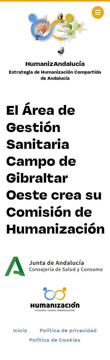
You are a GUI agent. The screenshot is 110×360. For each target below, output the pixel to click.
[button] (98, 12)
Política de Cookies (55, 340)
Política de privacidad (68, 330)
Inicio (20, 330)
